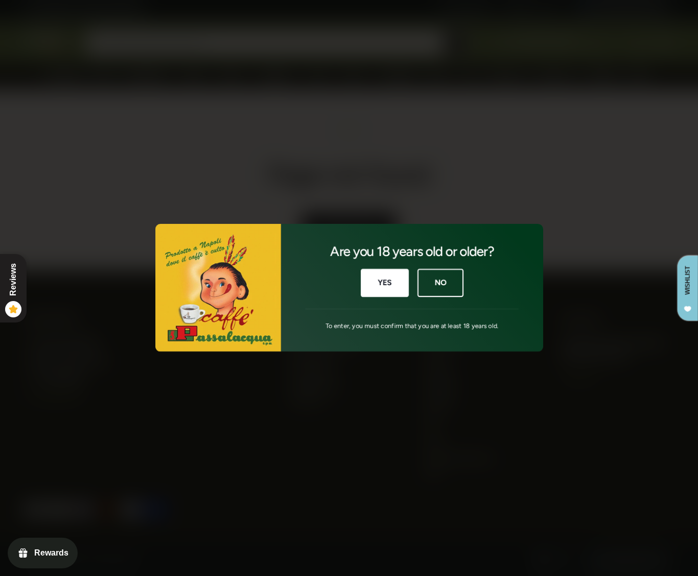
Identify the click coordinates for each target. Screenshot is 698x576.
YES (384, 283)
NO (440, 283)
